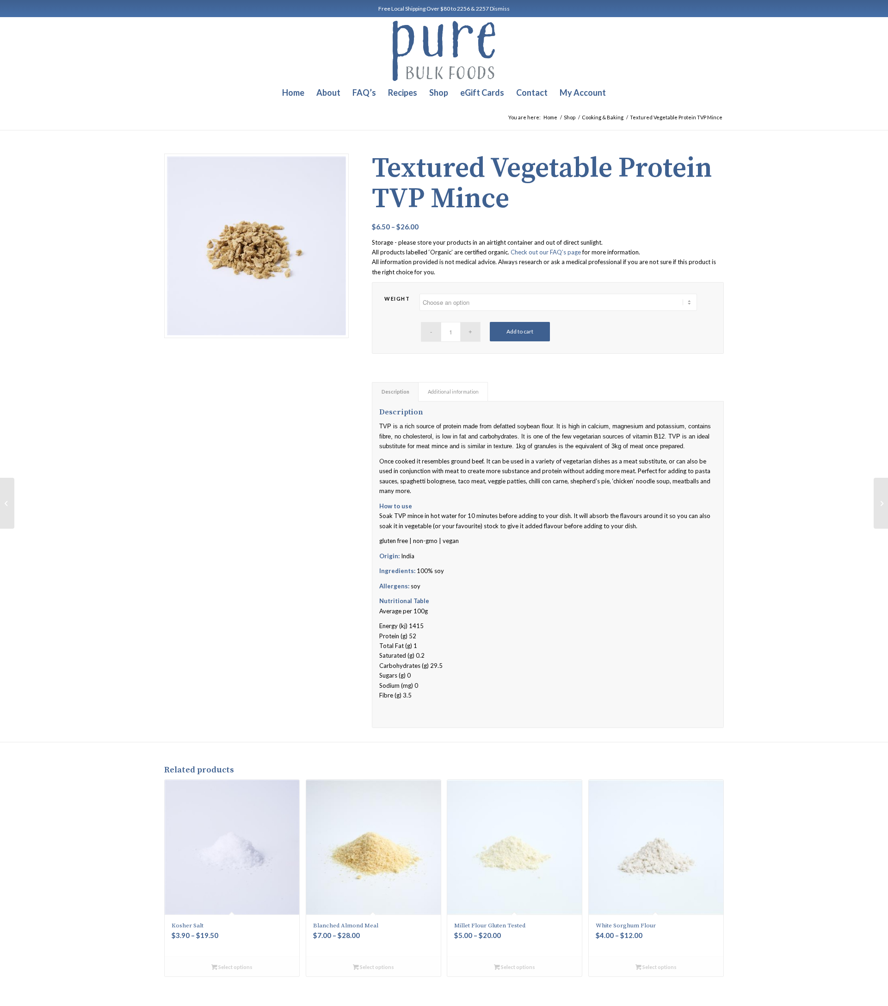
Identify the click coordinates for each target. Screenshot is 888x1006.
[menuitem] (293, 92)
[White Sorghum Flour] (7, 503)
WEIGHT (397, 299)
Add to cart (519, 331)
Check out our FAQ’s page (546, 252)
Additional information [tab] (453, 392)
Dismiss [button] (500, 8)
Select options (235, 967)
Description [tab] (395, 392)
